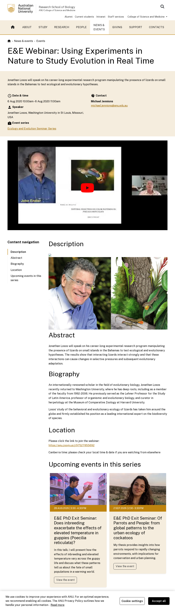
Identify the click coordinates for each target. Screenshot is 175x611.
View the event (65, 580)
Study (42, 27)
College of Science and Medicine (146, 16)
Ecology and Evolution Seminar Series (32, 128)
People (81, 27)
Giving (117, 27)
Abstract (16, 257)
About (27, 27)
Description (18, 252)
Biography (17, 263)
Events (40, 41)
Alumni (68, 16)
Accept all (159, 601)
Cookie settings (132, 601)
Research (61, 27)
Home (13, 27)
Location (16, 270)
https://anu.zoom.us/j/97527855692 (72, 445)
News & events (99, 27)
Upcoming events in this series (26, 278)
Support (135, 27)
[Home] (9, 41)
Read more (57, 605)
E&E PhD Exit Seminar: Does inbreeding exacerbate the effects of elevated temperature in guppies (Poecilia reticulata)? (78, 530)
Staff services (116, 16)
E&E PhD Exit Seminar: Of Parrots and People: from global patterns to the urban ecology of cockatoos (137, 528)
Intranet (100, 16)
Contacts (156, 27)
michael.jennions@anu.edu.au (109, 105)
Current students (84, 16)
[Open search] (162, 6)
